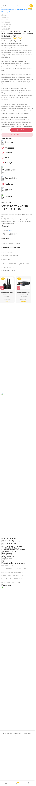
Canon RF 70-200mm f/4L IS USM (12, 575)
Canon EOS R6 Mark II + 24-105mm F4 (13, 569)
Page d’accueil (6, 555)
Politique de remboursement (11, 546)
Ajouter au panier (21, 130)
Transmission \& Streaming (7, 296)
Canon (10, 231)
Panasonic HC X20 (7, 566)
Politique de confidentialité (11, 542)
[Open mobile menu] (2, 2)
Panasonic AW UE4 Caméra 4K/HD (12, 572)
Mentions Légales (7, 540)
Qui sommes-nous (7, 556)
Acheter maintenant (17, 135)
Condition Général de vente (11, 548)
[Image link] (15, 465)
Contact (4, 559)
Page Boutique (6, 558)
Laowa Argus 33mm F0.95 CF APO (12, 579)
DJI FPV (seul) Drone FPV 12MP (11, 582)
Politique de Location (9, 545)
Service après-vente (8, 551)
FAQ (2, 561)
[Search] (31, 6)
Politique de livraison (9, 543)
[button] (3, 10)
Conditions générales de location (13, 549)
